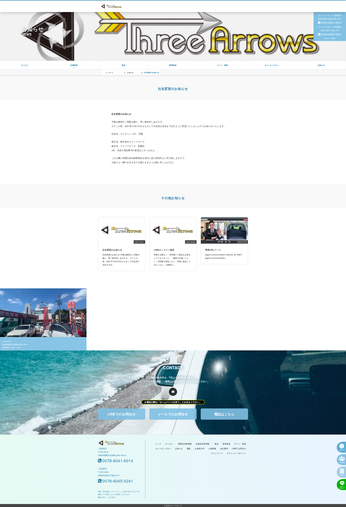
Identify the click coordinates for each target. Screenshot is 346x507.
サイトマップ (217, 453)
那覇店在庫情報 (185, 443)
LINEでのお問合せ (122, 414)
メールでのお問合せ (173, 414)
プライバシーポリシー (236, 453)
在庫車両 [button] (74, 65)
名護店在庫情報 (202, 443)
